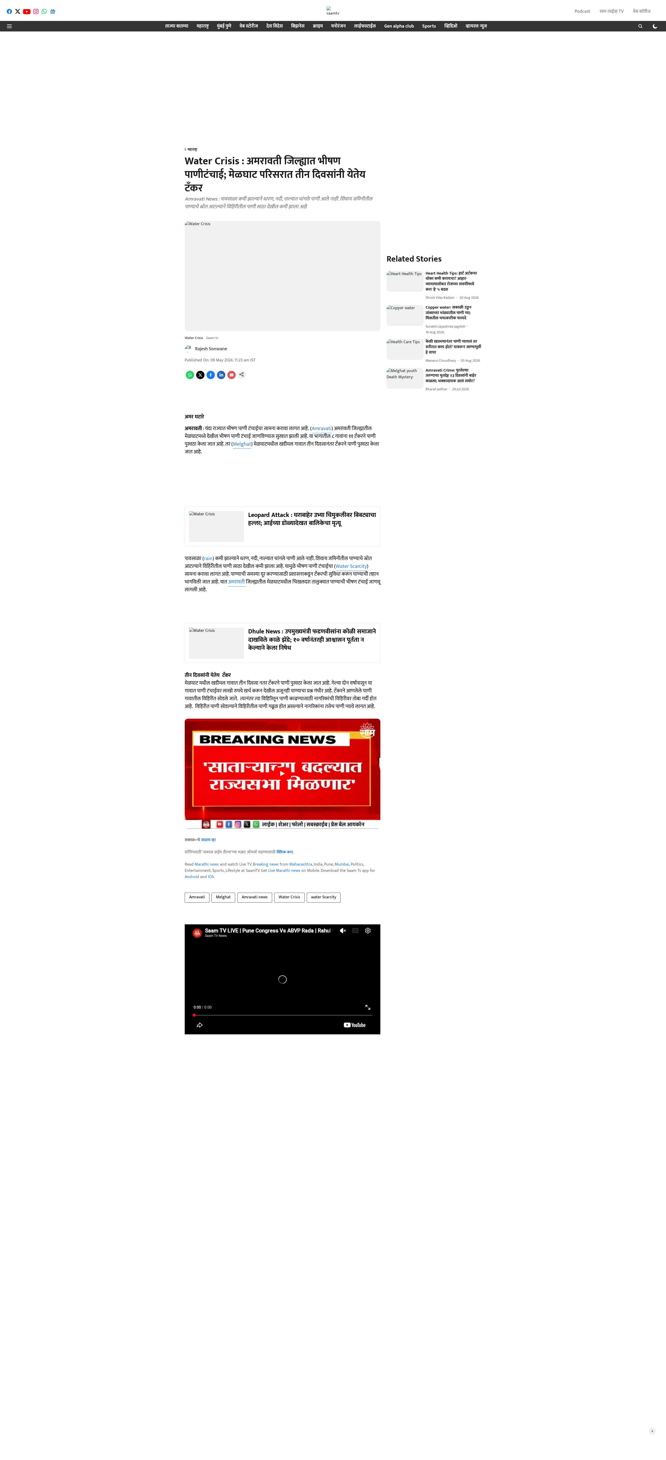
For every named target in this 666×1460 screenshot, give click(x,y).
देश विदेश (274, 26)
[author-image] (189, 349)
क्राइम (318, 26)
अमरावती (237, 581)
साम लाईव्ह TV (612, 11)
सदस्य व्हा (208, 839)
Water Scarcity (351, 566)
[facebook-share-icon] (211, 377)
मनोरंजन (338, 26)
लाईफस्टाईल (365, 26)
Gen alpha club (399, 26)
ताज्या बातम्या (176, 26)
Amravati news (255, 897)
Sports (429, 26)
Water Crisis (289, 897)
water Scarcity (323, 897)
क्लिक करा (285, 852)
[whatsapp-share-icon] (190, 377)
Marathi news (207, 864)
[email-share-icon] (231, 377)
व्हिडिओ (450, 26)
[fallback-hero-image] (405, 281)
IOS (211, 876)
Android (192, 876)
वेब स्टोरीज (641, 11)
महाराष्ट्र (203, 26)
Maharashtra (300, 864)
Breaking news (266, 864)
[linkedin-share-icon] (221, 377)
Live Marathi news (284, 870)
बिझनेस (298, 26)
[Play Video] (282, 773)
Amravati (321, 428)
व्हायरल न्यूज (476, 26)
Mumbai (342, 864)
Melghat (242, 444)
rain (208, 558)
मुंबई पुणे (224, 26)
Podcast (582, 11)
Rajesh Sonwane (211, 349)
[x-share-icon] (200, 377)
